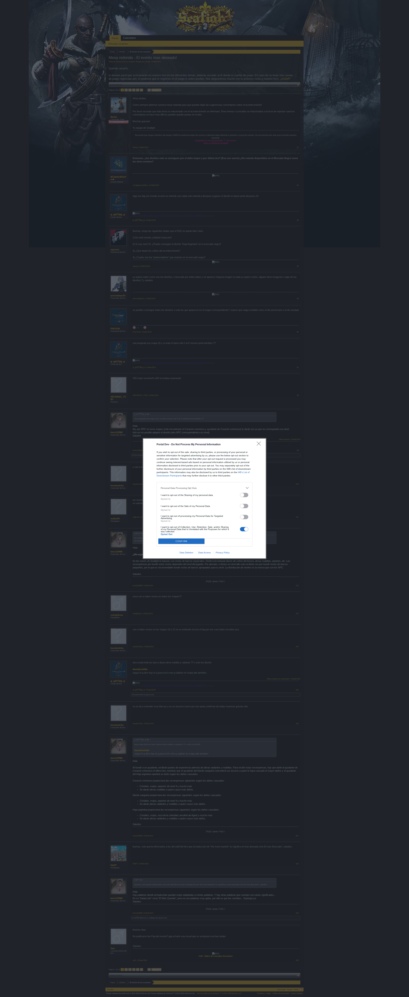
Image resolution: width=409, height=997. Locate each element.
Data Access (204, 552)
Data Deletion (186, 552)
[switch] (244, 495)
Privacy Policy (223, 552)
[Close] (260, 445)
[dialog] (204, 498)
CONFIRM (181, 541)
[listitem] (204, 488)
